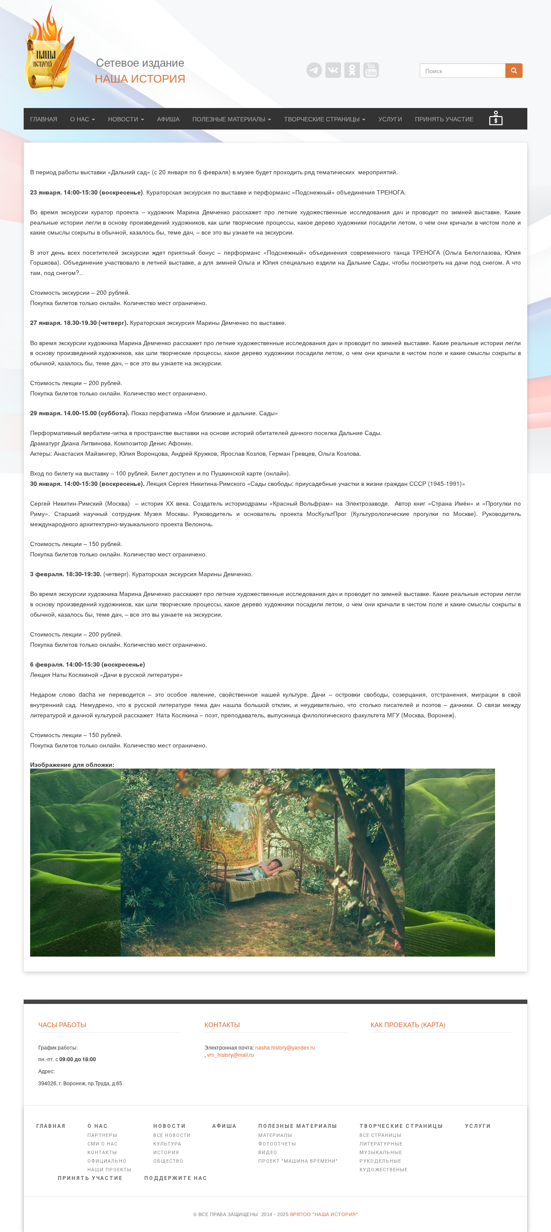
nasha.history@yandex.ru (285, 1047)
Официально (107, 1161)
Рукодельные (380, 1161)
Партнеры (102, 1135)
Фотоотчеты (277, 1144)
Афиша (168, 118)
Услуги (390, 118)
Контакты (102, 1152)
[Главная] (54, 48)
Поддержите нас (175, 1178)
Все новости (172, 1135)
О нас (80, 118)
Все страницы (380, 1135)
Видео (267, 1152)
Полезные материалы (229, 118)
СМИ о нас (102, 1144)
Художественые (383, 1170)
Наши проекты (109, 1170)
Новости (124, 118)
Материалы (275, 1135)
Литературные (380, 1144)
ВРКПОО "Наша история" (324, 1214)
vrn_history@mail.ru (230, 1054)
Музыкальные (380, 1152)
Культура (167, 1144)
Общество (168, 1161)
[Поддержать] (496, 119)
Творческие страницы (322, 118)
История (166, 1152)
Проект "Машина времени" (298, 1161)
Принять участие (444, 118)
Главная (43, 118)
